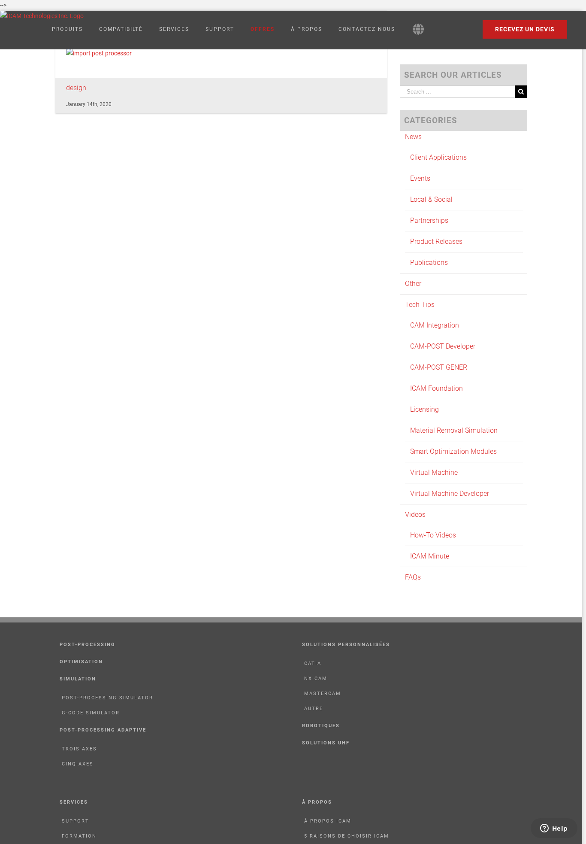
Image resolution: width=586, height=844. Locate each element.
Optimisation (81, 662)
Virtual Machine (434, 472)
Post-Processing (87, 644)
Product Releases (436, 241)
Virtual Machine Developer (449, 493)
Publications (429, 262)
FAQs (413, 577)
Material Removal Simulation (454, 430)
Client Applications (438, 157)
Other (413, 283)
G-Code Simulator (91, 713)
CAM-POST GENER (438, 367)
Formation (79, 836)
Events (420, 178)
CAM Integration (434, 325)
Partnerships (429, 220)
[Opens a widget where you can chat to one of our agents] (553, 829)
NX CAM (315, 678)
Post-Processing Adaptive (103, 730)
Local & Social (431, 199)
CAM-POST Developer (442, 346)
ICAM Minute (429, 556)
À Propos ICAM (327, 821)
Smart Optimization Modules (453, 451)
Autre (313, 708)
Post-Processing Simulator (107, 698)
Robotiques (321, 726)
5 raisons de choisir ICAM (346, 836)
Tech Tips (420, 305)
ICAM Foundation (436, 388)
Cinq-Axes (78, 764)
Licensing (424, 409)
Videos (415, 514)
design (76, 88)
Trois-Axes (79, 749)
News (413, 137)
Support (75, 821)
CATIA (312, 663)
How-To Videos (433, 535)
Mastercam (322, 693)
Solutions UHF (326, 743)
